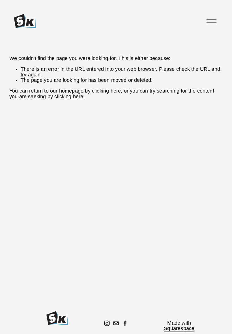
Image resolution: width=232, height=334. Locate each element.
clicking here (106, 91)
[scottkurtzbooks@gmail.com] (116, 323)
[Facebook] (125, 323)
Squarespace (179, 328)
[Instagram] (107, 323)
